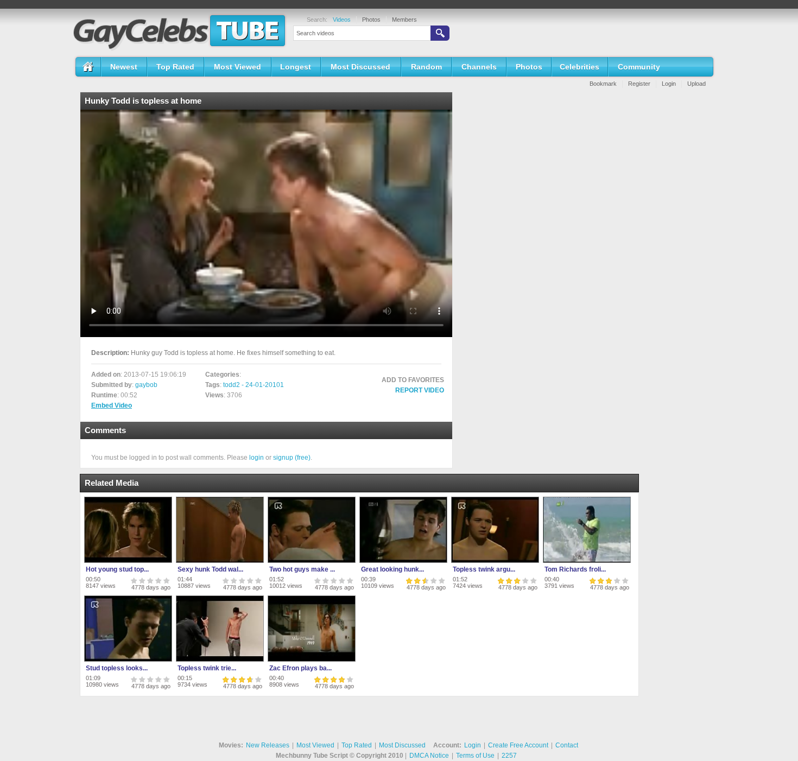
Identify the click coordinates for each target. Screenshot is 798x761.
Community (639, 66)
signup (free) (292, 457)
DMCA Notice (429, 755)
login (256, 457)
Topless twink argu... (484, 569)
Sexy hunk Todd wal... (210, 569)
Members (404, 19)
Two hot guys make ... (302, 569)
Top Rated (175, 66)
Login (669, 83)
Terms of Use (475, 755)
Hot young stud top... (117, 569)
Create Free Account (518, 745)
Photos (371, 19)
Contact (566, 745)
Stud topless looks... (117, 668)
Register (639, 83)
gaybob (146, 385)
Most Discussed (360, 66)
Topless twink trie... (207, 668)
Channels (479, 66)
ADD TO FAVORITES (413, 380)
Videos (342, 19)
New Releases (267, 745)
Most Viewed (237, 66)
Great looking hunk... (392, 569)
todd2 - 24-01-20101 (253, 385)
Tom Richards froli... (575, 569)
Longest (295, 66)
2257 (509, 755)
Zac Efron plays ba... (300, 668)
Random (426, 66)
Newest (123, 66)
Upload (696, 83)
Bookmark (603, 83)
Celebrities (579, 66)
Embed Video (111, 405)
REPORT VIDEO (419, 390)
